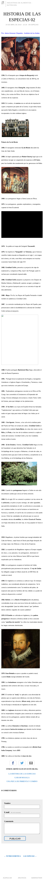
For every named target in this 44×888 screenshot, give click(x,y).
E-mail (12, 812)
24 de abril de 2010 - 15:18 (16, 25)
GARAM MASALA (22, 778)
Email (31, 763)
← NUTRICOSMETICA (12, 856)
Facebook (13, 763)
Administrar (36, 878)
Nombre (7, 803)
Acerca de (7, 878)
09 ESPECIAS (33, 25)
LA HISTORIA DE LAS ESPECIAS (22, 774)
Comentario (8, 821)
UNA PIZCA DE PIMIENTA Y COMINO (22, 781)
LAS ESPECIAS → (30, 856)
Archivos (22, 878)
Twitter (22, 763)
